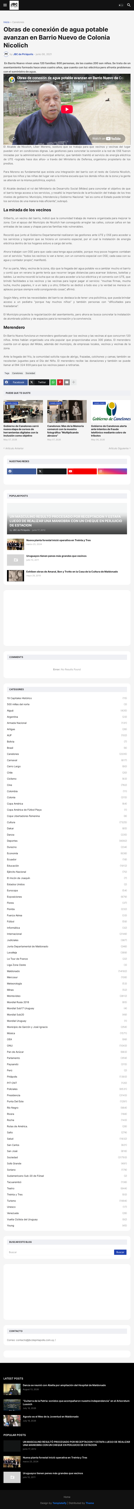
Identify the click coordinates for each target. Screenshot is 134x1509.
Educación (67, 865)
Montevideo (67, 995)
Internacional (67, 933)
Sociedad (30, 373)
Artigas (67, 729)
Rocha (67, 1120)
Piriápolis (67, 1076)
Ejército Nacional (67, 871)
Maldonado (67, 971)
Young (67, 1225)
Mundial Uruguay (67, 1020)
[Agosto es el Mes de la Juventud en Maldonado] (12, 1420)
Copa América (67, 803)
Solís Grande (67, 1163)
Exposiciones (67, 896)
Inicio (6, 22)
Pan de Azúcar (67, 1051)
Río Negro (67, 1107)
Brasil (67, 747)
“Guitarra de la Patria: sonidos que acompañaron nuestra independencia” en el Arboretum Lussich (76, 1402)
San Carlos (67, 1144)
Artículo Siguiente (119, 448)
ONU (67, 1045)
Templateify (59, 1503)
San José (67, 1151)
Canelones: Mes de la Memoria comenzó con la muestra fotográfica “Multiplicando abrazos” (65, 430)
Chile (67, 772)
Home (67, 1496)
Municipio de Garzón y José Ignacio (67, 1026)
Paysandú (67, 1064)
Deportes (67, 840)
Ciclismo (67, 778)
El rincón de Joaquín (67, 878)
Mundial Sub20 (67, 1014)
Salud (67, 1138)
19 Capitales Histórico (67, 698)
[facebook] (21, 471)
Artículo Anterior (14, 448)
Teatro (67, 1188)
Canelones (18, 22)
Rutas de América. (67, 1126)
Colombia (67, 791)
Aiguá (67, 710)
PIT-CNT (67, 1082)
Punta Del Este (67, 1101)
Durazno (67, 847)
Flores (67, 902)
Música (67, 1033)
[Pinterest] (60, 382)
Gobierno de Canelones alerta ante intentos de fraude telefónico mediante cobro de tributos (109, 430)
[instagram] (112, 471)
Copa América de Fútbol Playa (67, 809)
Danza (67, 834)
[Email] (67, 382)
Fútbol (67, 921)
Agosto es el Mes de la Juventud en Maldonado (51, 1416)
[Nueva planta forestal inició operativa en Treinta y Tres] (15, 544)
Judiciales (67, 940)
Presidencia (67, 1095)
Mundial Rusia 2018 (67, 1002)
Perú (67, 1070)
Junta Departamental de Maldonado (67, 946)
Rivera (67, 1113)
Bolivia (67, 741)
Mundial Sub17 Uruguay (67, 1008)
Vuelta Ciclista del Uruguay (67, 1219)
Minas (67, 989)
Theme (90, 1503)
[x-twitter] (51, 471)
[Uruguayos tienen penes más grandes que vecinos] (15, 560)
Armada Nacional (67, 722)
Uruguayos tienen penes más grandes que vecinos (56, 555)
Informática (67, 927)
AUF (67, 735)
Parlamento (67, 1057)
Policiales (67, 1088)
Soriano (67, 1169)
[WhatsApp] (53, 382)
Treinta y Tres (67, 1194)
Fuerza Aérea (67, 915)
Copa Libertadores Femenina (67, 815)
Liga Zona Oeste (67, 964)
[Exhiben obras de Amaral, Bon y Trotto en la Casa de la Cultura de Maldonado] (15, 575)
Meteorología (67, 983)
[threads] (21, 478)
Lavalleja (67, 952)
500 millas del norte (67, 704)
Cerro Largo (67, 766)
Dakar (67, 828)
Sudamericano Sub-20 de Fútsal (67, 1175)
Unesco (67, 1206)
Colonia (67, 797)
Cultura (67, 822)
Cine (67, 784)
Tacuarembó (67, 1182)
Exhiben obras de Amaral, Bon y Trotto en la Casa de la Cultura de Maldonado (72, 571)
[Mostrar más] (74, 382)
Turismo (67, 1200)
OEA (67, 1039)
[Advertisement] (67, 618)
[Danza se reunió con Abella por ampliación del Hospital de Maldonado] (12, 1389)
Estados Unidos (67, 884)
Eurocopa (67, 890)
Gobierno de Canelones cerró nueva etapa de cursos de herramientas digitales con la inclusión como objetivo (21, 430)
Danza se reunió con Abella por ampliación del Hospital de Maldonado (64, 1385)
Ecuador (67, 859)
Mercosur (67, 977)
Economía (67, 853)
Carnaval (67, 760)
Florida (67, 909)
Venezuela (67, 1213)
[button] (5, 5)
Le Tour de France (67, 958)
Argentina (67, 716)
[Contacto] (51, 478)
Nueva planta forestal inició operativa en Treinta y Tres (58, 540)
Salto (67, 1132)
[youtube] (82, 471)
